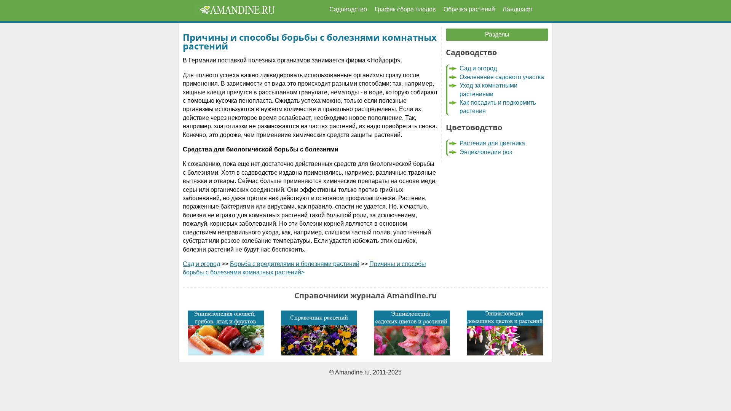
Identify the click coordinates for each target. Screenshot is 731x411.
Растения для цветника (492, 143)
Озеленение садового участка (502, 77)
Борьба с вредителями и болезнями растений (294, 264)
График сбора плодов (405, 9)
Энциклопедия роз (486, 152)
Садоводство (348, 9)
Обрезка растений (469, 9)
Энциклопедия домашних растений (505, 333)
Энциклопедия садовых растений (412, 333)
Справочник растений (319, 333)
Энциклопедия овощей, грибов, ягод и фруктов (226, 333)
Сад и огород (201, 264)
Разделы (497, 34)
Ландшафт (518, 9)
